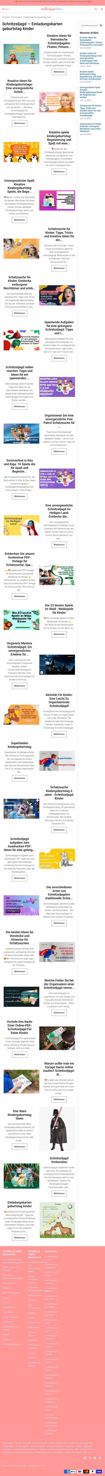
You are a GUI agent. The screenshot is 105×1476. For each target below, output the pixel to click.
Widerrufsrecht (9, 1283)
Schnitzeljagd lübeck (51, 1408)
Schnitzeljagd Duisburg (51, 1432)
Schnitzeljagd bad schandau (51, 1424)
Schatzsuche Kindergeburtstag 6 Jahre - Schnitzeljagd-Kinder (59, 792)
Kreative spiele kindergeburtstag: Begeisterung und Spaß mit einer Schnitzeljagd (90, 75)
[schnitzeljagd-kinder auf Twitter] (85, 1458)
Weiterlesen (59, 72)
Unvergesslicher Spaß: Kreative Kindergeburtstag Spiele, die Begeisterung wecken (91, 92)
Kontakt (6, 1334)
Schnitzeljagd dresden (51, 1353)
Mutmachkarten (38, 1446)
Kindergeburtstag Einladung (25, 1449)
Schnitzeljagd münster (51, 1345)
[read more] (21, 54)
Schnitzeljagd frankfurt (51, 1281)
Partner (6, 1302)
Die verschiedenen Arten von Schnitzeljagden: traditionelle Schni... (59, 892)
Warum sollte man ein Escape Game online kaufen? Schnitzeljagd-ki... (59, 1069)
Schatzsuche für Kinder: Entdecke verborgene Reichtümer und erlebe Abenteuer (91, 128)
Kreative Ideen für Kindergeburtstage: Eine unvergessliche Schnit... (19, 86)
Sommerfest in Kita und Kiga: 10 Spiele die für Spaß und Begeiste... (19, 466)
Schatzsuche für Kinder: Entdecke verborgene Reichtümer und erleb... (19, 282)
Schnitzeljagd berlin (51, 1321)
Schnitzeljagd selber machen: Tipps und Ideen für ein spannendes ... (19, 372)
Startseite (5, 17)
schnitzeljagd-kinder (18, 1466)
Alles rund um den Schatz (86, 1449)
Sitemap (6, 1339)
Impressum (8, 1322)
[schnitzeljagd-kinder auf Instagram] (100, 1458)
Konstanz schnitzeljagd (51, 1416)
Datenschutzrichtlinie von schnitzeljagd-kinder (13, 1261)
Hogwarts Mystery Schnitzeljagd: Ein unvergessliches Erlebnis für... (19, 648)
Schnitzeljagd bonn (51, 1329)
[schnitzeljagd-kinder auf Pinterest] (95, 1458)
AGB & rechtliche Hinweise (10, 1269)
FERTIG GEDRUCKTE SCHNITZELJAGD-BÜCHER (71, 1443)
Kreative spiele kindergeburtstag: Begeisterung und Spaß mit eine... (59, 138)
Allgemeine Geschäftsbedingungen (13, 1276)
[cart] (102, 9)
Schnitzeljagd (16, 17)
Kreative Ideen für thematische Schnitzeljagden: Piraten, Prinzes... (59, 41)
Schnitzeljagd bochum (51, 1368)
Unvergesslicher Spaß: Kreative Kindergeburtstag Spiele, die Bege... (19, 186)
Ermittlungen (8, 1446)
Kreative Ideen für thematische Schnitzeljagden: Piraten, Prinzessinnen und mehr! (91, 41)
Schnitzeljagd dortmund (51, 1337)
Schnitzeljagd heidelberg (51, 1400)
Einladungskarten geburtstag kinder (19, 1204)
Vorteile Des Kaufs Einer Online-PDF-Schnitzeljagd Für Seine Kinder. (19, 1027)
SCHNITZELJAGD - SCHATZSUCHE (31, 1443)
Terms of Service (10, 1317)
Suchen (6, 1298)
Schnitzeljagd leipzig (51, 1274)
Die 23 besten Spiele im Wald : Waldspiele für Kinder (59, 609)
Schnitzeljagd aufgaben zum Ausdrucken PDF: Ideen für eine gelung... (19, 844)
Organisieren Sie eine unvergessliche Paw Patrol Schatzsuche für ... (59, 421)
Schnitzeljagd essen (51, 1361)
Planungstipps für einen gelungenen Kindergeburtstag (27, 1452)
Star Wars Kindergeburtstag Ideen (20, 1114)
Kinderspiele (8, 1443)
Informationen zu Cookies (10, 1328)
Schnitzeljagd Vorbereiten (59, 1160)
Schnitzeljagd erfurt (51, 1392)
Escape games (22, 1446)
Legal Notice (8, 1312)
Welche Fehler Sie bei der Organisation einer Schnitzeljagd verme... (59, 984)
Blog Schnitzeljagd (11, 1293)
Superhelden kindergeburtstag (19, 745)
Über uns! (87, 1452)
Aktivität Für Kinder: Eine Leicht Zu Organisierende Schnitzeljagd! (59, 700)
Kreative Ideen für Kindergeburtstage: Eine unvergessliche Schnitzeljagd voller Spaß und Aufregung (91, 58)
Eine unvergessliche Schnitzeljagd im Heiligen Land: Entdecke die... (59, 511)
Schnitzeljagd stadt (51, 1258)
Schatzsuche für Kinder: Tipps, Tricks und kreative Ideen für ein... (59, 234)
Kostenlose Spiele (73, 1446)
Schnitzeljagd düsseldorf (51, 1305)
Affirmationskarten (55, 1446)
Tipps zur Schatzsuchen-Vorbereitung (56, 1449)
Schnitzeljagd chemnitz (51, 1297)
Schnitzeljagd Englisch (13, 1344)
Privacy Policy (9, 1307)
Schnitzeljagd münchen (51, 1313)
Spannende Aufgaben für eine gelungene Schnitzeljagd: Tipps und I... (59, 327)
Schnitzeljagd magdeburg (51, 1266)
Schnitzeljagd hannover (51, 1376)
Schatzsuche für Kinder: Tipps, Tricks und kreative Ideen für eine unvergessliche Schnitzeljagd (91, 110)
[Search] (96, 9)
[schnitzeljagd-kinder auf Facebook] (90, 1458)
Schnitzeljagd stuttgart (51, 1289)
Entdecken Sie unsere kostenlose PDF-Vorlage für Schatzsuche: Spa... (19, 559)
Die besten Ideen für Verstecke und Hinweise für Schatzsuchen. (19, 937)
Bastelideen (58, 1452)
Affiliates (7, 1288)
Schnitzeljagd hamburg (51, 1384)
